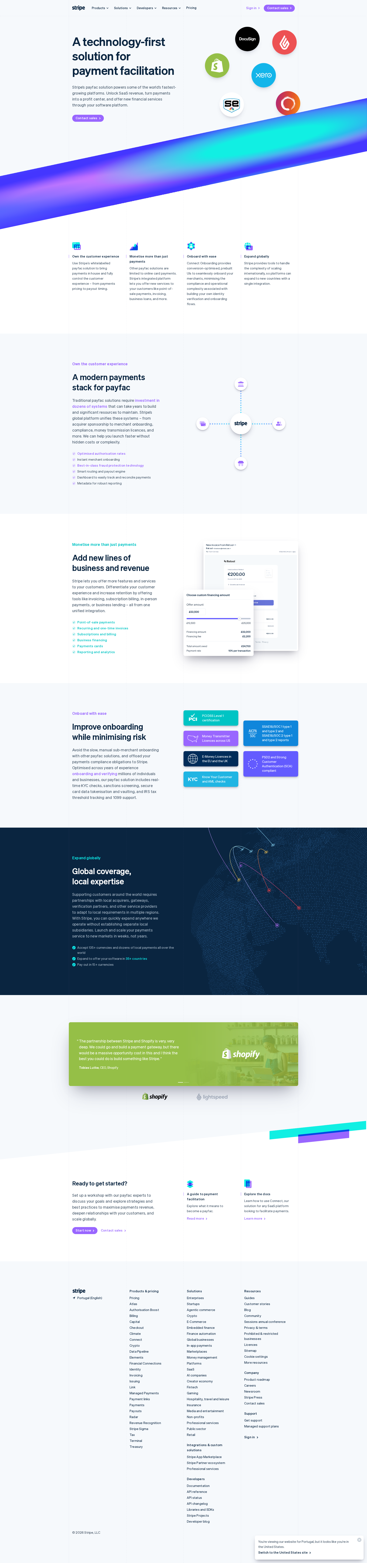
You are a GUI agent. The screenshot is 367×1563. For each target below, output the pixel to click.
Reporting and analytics (96, 652)
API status (194, 1497)
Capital (135, 1321)
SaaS (190, 1369)
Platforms (194, 1363)
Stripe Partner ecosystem (206, 1463)
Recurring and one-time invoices (102, 628)
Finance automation (201, 1333)
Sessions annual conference (265, 1321)
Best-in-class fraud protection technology (110, 465)
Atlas (133, 1304)
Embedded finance (201, 1327)
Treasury (136, 1446)
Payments (137, 1405)
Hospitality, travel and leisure (208, 1399)
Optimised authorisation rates (101, 453)
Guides (249, 1298)
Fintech (192, 1387)
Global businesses (200, 1339)
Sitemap (250, 1350)
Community (252, 1316)
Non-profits (195, 1417)
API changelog (197, 1503)
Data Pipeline (139, 1351)
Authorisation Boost (144, 1310)
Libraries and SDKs (200, 1509)
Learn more (253, 1218)
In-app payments (199, 1345)
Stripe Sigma (139, 1429)
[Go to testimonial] (180, 1082)
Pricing (191, 8)
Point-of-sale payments (96, 622)
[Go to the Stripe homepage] (77, 1291)
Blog (247, 1310)
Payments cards (90, 646)
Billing (134, 1316)
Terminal (136, 1440)
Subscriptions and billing (96, 634)
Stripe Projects (198, 1515)
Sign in (251, 8)
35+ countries (136, 958)
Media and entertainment (205, 1411)
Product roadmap (257, 1379)
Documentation (198, 1486)
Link (133, 1387)
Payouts (136, 1411)
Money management (202, 1357)
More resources (256, 1362)
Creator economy (200, 1381)
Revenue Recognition (145, 1423)
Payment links (140, 1399)
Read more (195, 1218)
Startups (193, 1304)
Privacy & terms (256, 1327)
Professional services (203, 1423)
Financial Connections (145, 1363)
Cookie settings (256, 1356)
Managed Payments (144, 1393)
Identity (135, 1369)
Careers (250, 1385)
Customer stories (257, 1304)
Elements (137, 1357)
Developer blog (198, 1521)
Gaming (192, 1393)
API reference (197, 1491)
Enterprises (195, 1298)
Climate (135, 1333)
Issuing (135, 1381)
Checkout (137, 1327)
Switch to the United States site (283, 1552)
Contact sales (277, 8)
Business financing (92, 640)
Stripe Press (253, 1397)
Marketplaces (197, 1351)
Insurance (194, 1405)
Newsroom (252, 1391)
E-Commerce (196, 1321)
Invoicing (136, 1375)
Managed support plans (261, 1426)
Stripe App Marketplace (204, 1457)
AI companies (197, 1375)
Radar (134, 1417)
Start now (83, 1230)
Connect (136, 1339)
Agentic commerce (201, 1310)
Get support (253, 1420)
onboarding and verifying (94, 773)
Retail (191, 1435)
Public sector (196, 1429)
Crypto (135, 1345)
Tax (132, 1435)
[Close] (359, 1541)
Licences (251, 1344)
